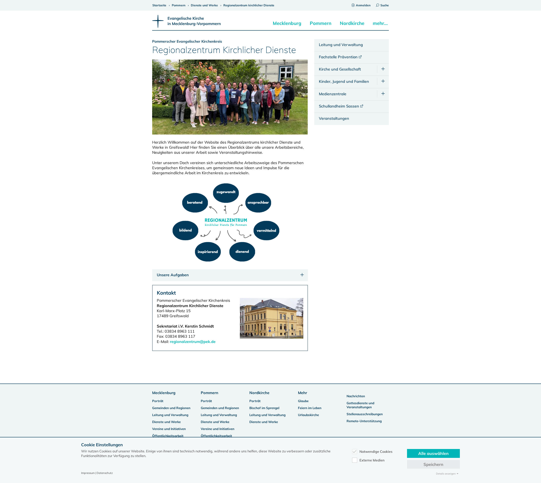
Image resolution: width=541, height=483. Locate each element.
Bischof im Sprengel (264, 408)
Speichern (433, 464)
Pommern (320, 23)
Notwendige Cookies (375, 451)
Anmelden (363, 5)
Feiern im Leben (309, 408)
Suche (384, 5)
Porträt (157, 401)
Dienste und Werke (166, 422)
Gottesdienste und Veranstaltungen (360, 405)
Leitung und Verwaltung (170, 415)
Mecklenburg (287, 23)
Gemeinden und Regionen (171, 408)
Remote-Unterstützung (364, 421)
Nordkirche (352, 23)
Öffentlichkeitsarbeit (167, 436)
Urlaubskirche (308, 415)
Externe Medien (372, 460)
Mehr (302, 392)
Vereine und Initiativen (169, 429)
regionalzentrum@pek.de (193, 341)
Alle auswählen (433, 453)
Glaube (303, 401)
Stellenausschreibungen (365, 414)
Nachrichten (356, 396)
